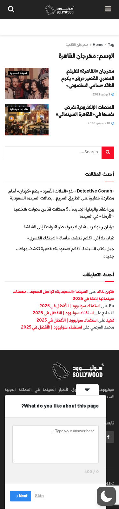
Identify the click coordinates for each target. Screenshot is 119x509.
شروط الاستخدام (38, 27)
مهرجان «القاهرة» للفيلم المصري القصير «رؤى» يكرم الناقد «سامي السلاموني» (87, 78)
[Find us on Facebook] (108, 437)
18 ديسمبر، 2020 (99, 123)
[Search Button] (11, 9)
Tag (111, 45)
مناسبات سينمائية (19, 109)
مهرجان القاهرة (77, 45)
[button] (106, 496)
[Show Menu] (108, 9)
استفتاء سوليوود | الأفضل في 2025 (69, 305)
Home (98, 45)
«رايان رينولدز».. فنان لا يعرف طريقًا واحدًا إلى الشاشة (69, 227)
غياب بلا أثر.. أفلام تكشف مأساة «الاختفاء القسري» (70, 238)
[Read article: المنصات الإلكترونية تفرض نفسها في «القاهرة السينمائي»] (27, 119)
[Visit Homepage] (60, 9)
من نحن (107, 27)
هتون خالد (105, 291)
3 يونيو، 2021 (102, 94)
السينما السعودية (18, 73)
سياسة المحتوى (77, 27)
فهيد (110, 320)
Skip (39, 496)
